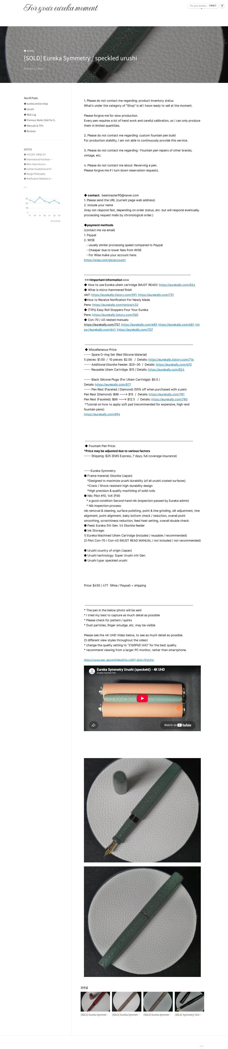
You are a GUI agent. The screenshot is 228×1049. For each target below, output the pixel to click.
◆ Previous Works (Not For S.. (40, 120)
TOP (201, 1046)
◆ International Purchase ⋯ (38, 159)
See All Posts (31, 98)
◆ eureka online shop (36, 103)
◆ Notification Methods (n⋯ (38, 178)
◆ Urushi (29, 109)
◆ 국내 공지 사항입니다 (35, 154)
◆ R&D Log (30, 114)
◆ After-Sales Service (35, 164)
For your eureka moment (60, 6)
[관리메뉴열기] (222, 5)
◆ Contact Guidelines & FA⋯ (38, 168)
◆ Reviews (30, 131)
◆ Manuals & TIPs (33, 125)
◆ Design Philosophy (34, 173)
